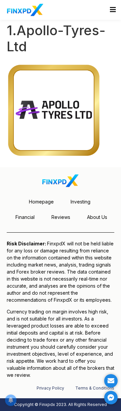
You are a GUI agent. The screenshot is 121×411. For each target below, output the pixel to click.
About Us (97, 217)
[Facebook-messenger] (111, 397)
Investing (80, 201)
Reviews (60, 217)
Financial (25, 217)
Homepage (41, 201)
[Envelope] (111, 381)
